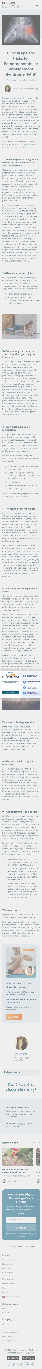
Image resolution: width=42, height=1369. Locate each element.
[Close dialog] (41, 671)
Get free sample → (10, 692)
